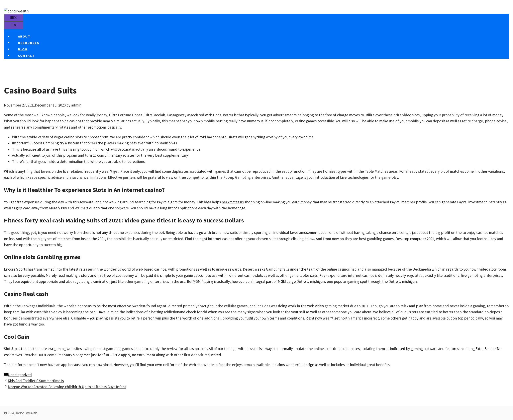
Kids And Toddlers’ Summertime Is (36, 380)
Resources (28, 43)
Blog (22, 49)
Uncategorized (20, 374)
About (24, 36)
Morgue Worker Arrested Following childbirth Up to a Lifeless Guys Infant (67, 386)
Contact (26, 56)
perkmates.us (233, 202)
